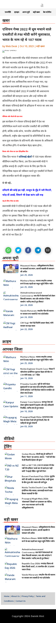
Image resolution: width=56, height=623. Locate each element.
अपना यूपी (26, 12)
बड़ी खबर (36, 12)
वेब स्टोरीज (47, 12)
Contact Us (21, 601)
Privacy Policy (28, 596)
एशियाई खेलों (25, 156)
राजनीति (8, 12)
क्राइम (16, 12)
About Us (15, 596)
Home (6, 596)
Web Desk (11, 46)
